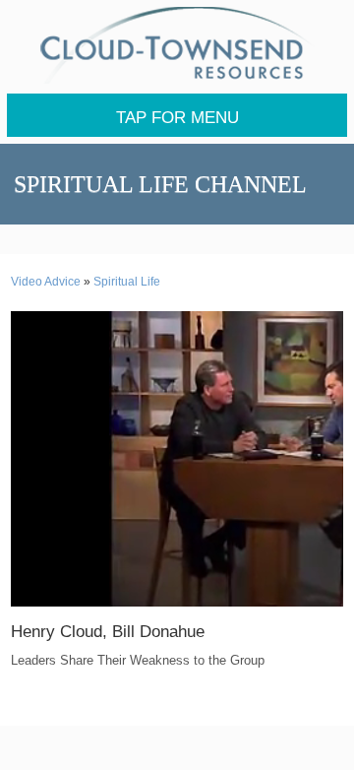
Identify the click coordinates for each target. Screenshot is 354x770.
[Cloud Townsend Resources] (177, 45)
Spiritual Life (126, 282)
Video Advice (46, 282)
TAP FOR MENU (177, 117)
